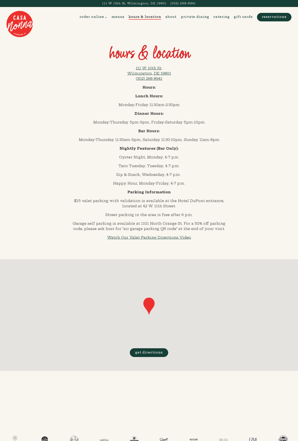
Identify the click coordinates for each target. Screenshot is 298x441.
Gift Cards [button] (243, 17)
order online (93, 17)
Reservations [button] (274, 17)
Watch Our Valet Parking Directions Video (149, 237)
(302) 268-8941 (183, 3)
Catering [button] (221, 17)
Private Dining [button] (195, 17)
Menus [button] (117, 17)
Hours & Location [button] (144, 17)
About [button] (170, 17)
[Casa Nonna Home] (20, 23)
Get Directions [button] (149, 352)
